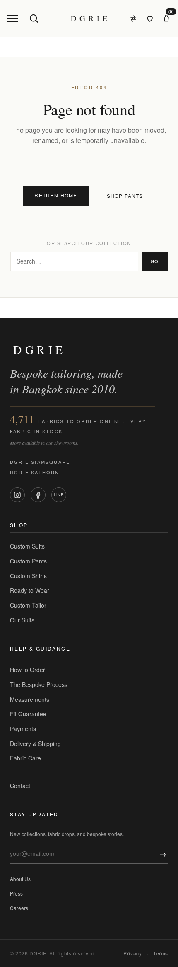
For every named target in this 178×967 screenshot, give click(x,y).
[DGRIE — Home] (89, 18)
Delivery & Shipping (35, 743)
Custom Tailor (28, 605)
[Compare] (133, 18)
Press (16, 893)
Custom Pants (28, 561)
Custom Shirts (28, 576)
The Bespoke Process (38, 684)
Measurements (29, 699)
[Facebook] (38, 494)
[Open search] (34, 19)
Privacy (132, 953)
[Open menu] (12, 18)
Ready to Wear (29, 590)
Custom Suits (27, 546)
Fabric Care (25, 758)
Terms (160, 953)
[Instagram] (17, 494)
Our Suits (22, 620)
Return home (55, 195)
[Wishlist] (150, 18)
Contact (20, 786)
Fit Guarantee (28, 714)
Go (155, 261)
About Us (20, 878)
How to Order (27, 669)
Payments (23, 729)
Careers (19, 907)
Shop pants (125, 195)
